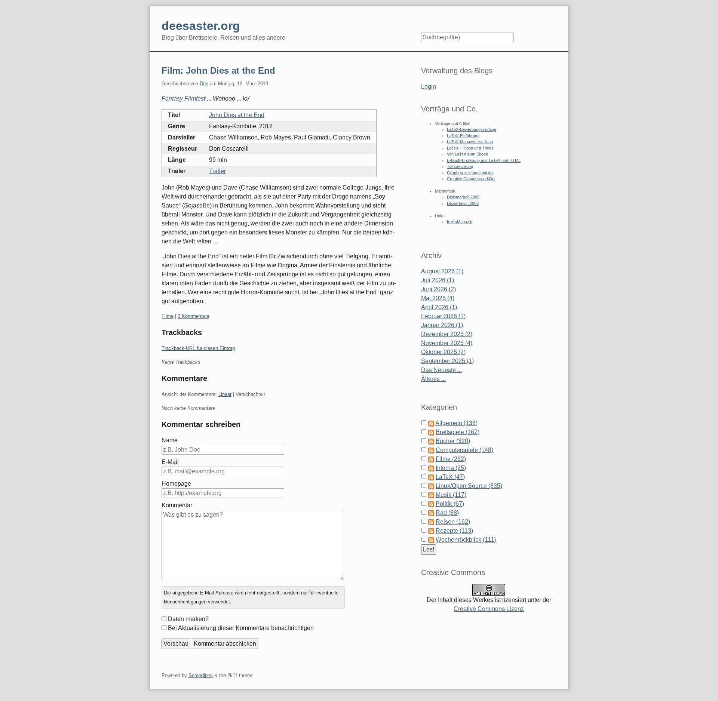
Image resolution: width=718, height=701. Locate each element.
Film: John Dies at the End (218, 70)
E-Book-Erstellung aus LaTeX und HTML (484, 160)
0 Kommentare (193, 316)
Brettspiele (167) (457, 432)
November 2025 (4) (446, 343)
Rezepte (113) (454, 531)
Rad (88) (447, 513)
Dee (204, 83)
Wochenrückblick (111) (466, 539)
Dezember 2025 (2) (446, 334)
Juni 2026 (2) (438, 289)
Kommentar (177, 505)
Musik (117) (451, 495)
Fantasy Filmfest (183, 98)
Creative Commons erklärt (471, 178)
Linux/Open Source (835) (469, 486)
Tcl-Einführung (460, 166)
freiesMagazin (459, 221)
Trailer (217, 171)
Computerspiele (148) (464, 450)
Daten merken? (188, 619)
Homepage (176, 483)
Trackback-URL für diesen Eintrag (198, 348)
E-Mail (170, 462)
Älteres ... (433, 379)
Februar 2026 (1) (443, 316)
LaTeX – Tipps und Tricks (470, 148)
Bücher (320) (453, 441)
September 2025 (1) (447, 361)
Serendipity (200, 675)
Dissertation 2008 (463, 203)
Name (170, 440)
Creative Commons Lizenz (489, 609)
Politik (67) (450, 504)
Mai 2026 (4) (437, 298)
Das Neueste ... (441, 370)
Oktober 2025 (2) (443, 352)
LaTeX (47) (450, 477)
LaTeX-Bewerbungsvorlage (471, 129)
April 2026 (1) (439, 307)
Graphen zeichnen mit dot (470, 172)
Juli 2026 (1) (437, 280)
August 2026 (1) (442, 271)
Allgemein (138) (456, 423)
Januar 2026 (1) (442, 325)
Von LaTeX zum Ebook (467, 154)
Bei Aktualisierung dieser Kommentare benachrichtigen (241, 628)
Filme (168, 316)
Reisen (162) (453, 522)
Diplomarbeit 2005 (463, 197)
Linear (224, 394)
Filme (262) (451, 459)
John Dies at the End (236, 115)
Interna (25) (451, 468)
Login (428, 86)
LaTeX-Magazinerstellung (470, 141)
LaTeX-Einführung (463, 135)
